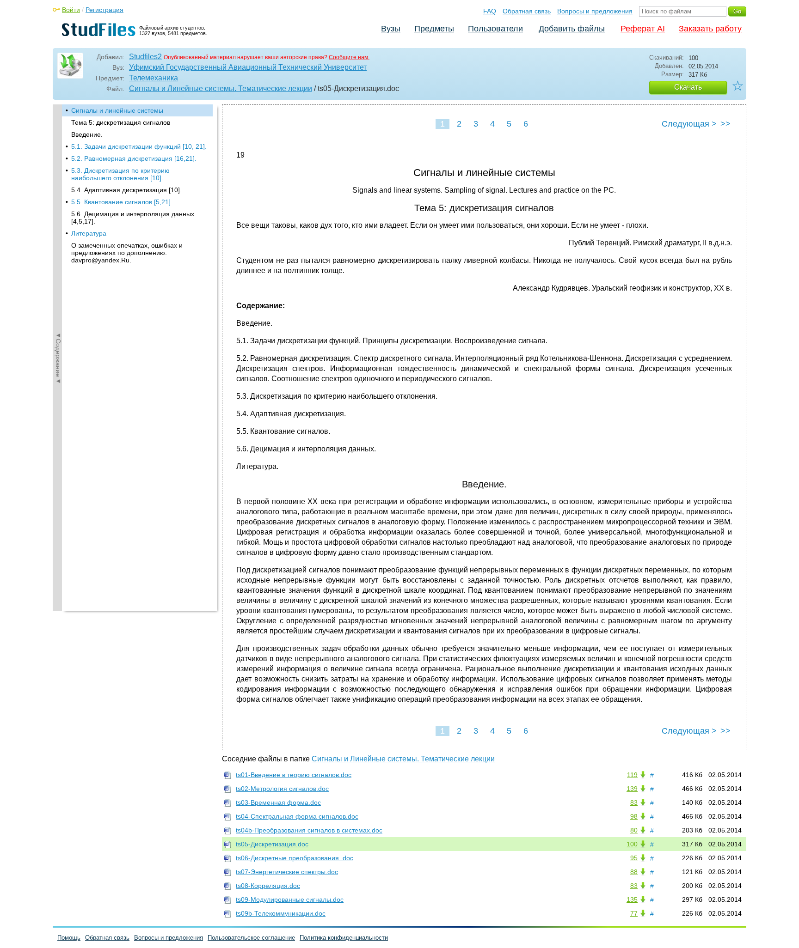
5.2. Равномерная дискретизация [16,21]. (134, 158)
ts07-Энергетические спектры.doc (287, 871)
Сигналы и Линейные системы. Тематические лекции (220, 88)
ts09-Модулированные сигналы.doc (290, 899)
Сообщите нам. (349, 57)
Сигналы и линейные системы (117, 110)
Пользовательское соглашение (251, 937)
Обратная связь (527, 11)
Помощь (68, 937)
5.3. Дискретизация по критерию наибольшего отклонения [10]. (120, 174)
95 (634, 858)
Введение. (87, 134)
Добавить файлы (572, 28)
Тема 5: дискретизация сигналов (120, 122)
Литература (88, 233)
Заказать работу (710, 28)
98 (634, 816)
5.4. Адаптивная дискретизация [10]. (126, 190)
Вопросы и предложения (595, 11)
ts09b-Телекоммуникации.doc (281, 913)
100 (632, 844)
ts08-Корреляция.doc (268, 885)
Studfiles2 (145, 57)
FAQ (489, 11)
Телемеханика (153, 78)
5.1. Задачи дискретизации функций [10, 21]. (139, 146)
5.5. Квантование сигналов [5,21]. (121, 202)
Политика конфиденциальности (344, 937)
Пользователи (495, 28)
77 (634, 913)
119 (632, 774)
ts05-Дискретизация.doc (272, 844)
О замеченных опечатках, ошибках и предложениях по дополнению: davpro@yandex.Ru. (127, 253)
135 (632, 899)
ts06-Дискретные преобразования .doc (294, 858)
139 (632, 788)
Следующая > (689, 123)
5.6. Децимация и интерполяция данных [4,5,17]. (132, 217)
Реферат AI (643, 28)
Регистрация (104, 9)
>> (725, 123)
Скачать (688, 87)
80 (634, 830)
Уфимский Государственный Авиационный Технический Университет (248, 67)
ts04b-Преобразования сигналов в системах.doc (309, 830)
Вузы (390, 28)
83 (634, 802)
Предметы (434, 28)
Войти (71, 9)
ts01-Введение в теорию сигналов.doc (293, 774)
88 (634, 871)
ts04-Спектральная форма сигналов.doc (297, 816)
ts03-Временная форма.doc (278, 802)
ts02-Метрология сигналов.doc (282, 788)
